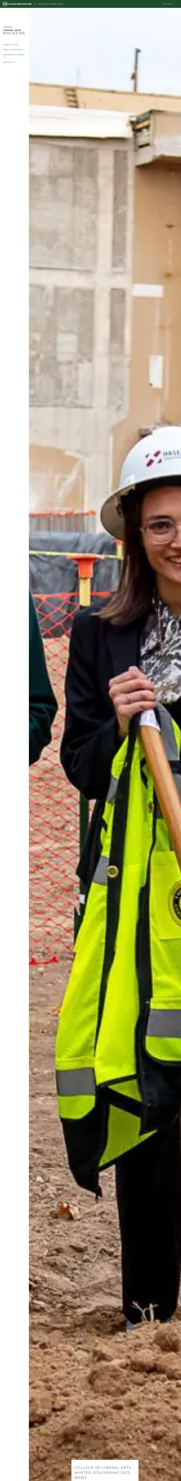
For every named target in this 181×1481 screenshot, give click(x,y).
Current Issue (10, 45)
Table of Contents (13, 50)
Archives (8, 62)
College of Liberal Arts (50, 4)
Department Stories (14, 55)
